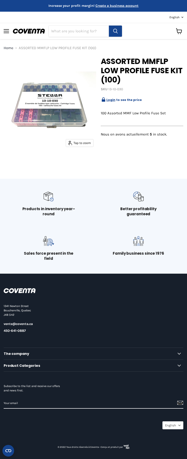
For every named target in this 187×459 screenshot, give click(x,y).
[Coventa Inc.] (20, 292)
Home (8, 48)
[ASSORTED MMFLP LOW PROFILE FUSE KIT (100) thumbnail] (11, 62)
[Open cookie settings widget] (8, 451)
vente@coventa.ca (18, 324)
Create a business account (117, 6)
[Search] (115, 31)
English (174, 17)
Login (110, 100)
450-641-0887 (15, 331)
